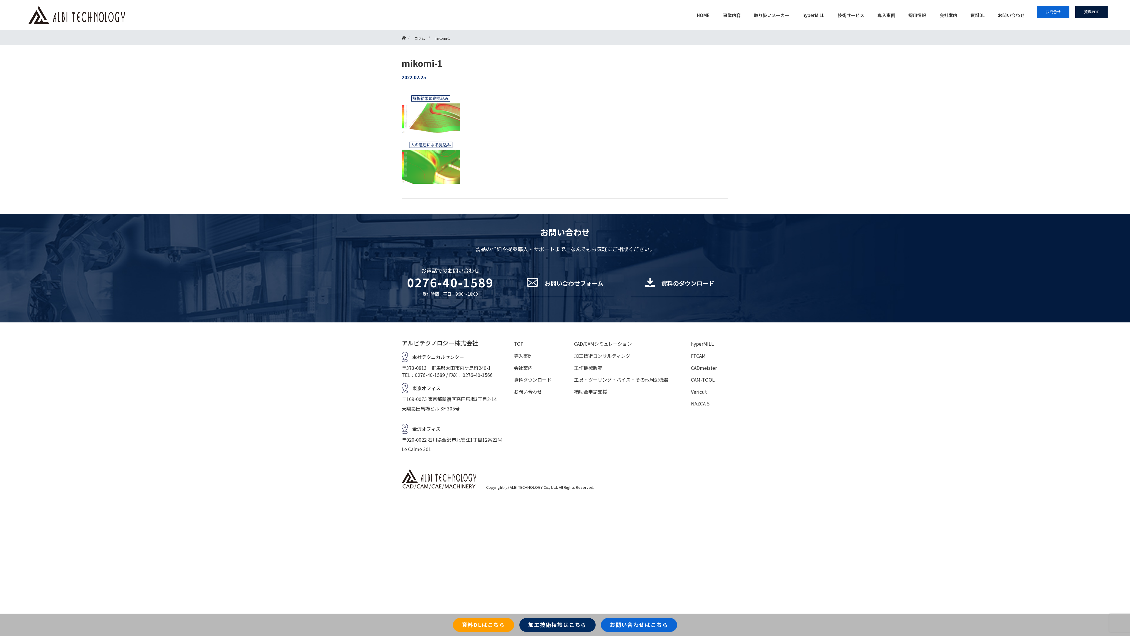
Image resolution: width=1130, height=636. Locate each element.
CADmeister (704, 367)
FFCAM (698, 355)
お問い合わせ (1011, 15)
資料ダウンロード (532, 379)
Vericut (699, 391)
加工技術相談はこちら (557, 624)
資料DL (978, 15)
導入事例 (886, 15)
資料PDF (1091, 11)
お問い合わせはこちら (639, 624)
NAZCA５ (700, 403)
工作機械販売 (588, 367)
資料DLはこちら (483, 624)
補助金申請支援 (590, 391)
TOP (519, 343)
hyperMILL (813, 15)
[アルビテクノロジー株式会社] (361, 15)
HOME (703, 15)
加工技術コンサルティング (602, 355)
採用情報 (917, 15)
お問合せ (1053, 11)
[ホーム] (404, 32)
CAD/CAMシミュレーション (603, 343)
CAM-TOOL (703, 379)
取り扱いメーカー (771, 15)
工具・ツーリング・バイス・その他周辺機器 (621, 379)
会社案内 (948, 15)
